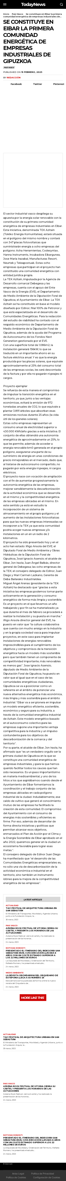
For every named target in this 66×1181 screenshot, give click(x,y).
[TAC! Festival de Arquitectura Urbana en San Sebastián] (33, 1016)
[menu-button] (4, 4)
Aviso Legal (18, 1173)
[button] (61, 4)
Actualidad (12, 906)
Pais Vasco (17, 14)
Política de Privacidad (42, 1173)
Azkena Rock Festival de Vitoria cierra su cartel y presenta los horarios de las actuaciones (32, 930)
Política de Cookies (16, 1177)
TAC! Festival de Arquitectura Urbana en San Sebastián (31, 909)
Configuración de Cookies (46, 1177)
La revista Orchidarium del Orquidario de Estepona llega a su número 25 (32, 976)
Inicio (6, 14)
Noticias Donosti (15, 948)
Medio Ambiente (15, 973)
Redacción (14, 77)
